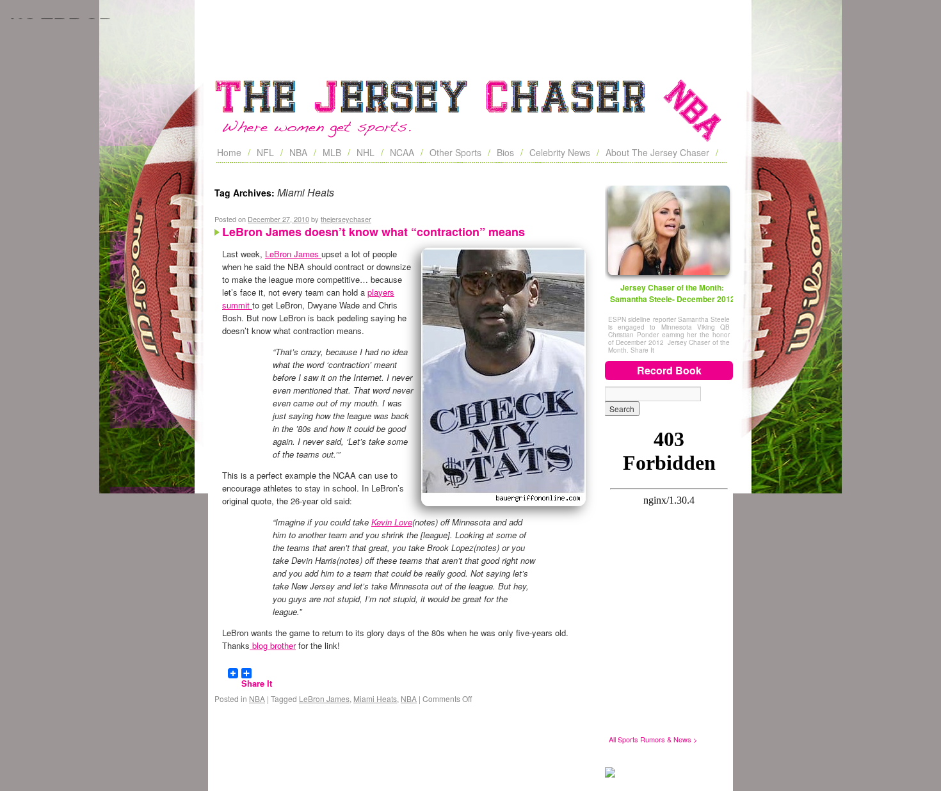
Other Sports (455, 152)
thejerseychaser (346, 219)
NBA (298, 152)
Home (229, 152)
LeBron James (293, 254)
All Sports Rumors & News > (653, 739)
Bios (505, 152)
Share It (256, 677)
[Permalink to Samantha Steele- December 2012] (669, 230)
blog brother (273, 645)
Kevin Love (391, 522)
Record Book (669, 370)
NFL (265, 152)
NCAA (402, 152)
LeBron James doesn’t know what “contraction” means (373, 231)
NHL (365, 152)
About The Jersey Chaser (657, 152)
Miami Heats (375, 698)
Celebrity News (559, 152)
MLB (332, 152)
